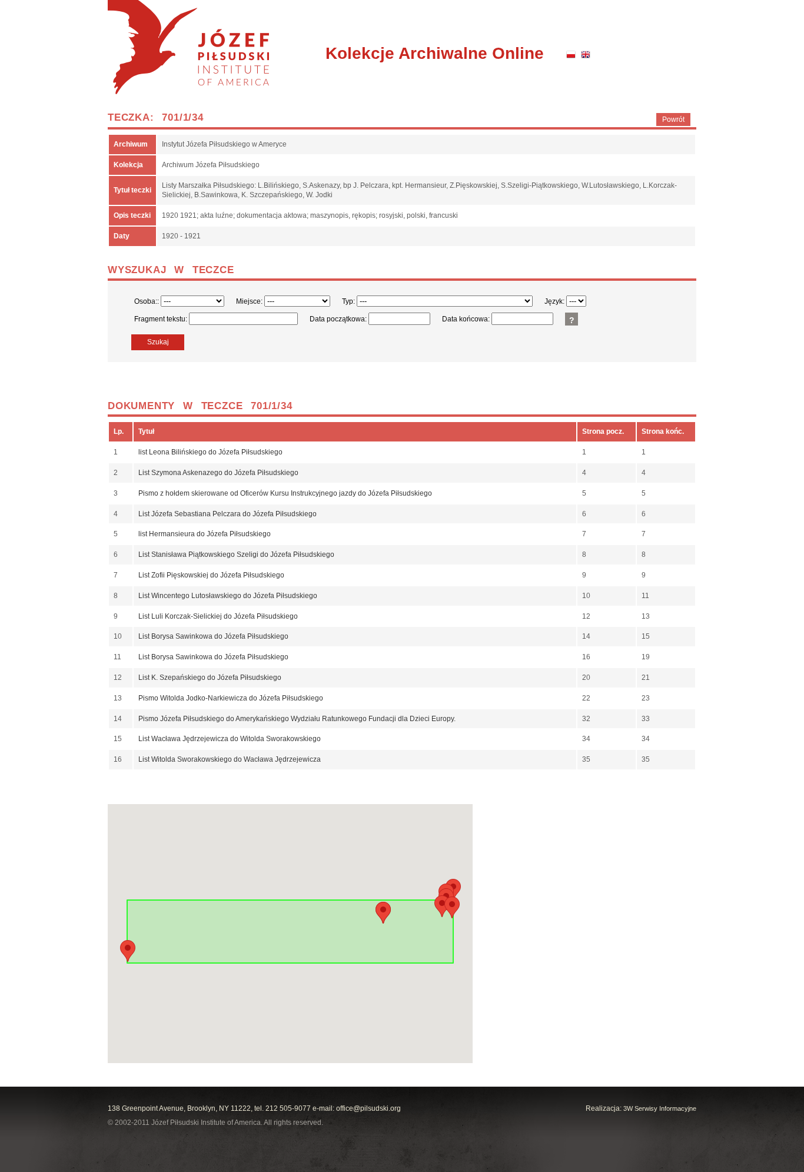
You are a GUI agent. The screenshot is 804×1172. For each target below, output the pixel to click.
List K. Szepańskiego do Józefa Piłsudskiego (209, 677)
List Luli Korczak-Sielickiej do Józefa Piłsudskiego (218, 616)
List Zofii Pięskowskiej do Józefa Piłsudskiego (211, 575)
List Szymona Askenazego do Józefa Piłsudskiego (218, 473)
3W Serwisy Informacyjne (659, 1108)
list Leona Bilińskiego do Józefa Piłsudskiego (210, 452)
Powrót (673, 119)
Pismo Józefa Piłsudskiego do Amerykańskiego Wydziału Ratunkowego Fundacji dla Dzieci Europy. (297, 719)
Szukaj (158, 342)
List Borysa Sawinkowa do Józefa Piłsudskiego (213, 636)
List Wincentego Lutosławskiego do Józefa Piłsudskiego (227, 596)
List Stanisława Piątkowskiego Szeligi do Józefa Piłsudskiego (236, 554)
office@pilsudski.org (368, 1108)
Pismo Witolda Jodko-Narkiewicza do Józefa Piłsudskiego (230, 698)
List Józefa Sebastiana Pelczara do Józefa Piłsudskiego (227, 514)
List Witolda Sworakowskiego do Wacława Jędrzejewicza (229, 759)
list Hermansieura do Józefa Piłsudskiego (204, 534)
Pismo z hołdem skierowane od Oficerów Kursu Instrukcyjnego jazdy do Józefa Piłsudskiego (285, 493)
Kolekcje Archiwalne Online (434, 53)
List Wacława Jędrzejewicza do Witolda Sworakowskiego (229, 739)
